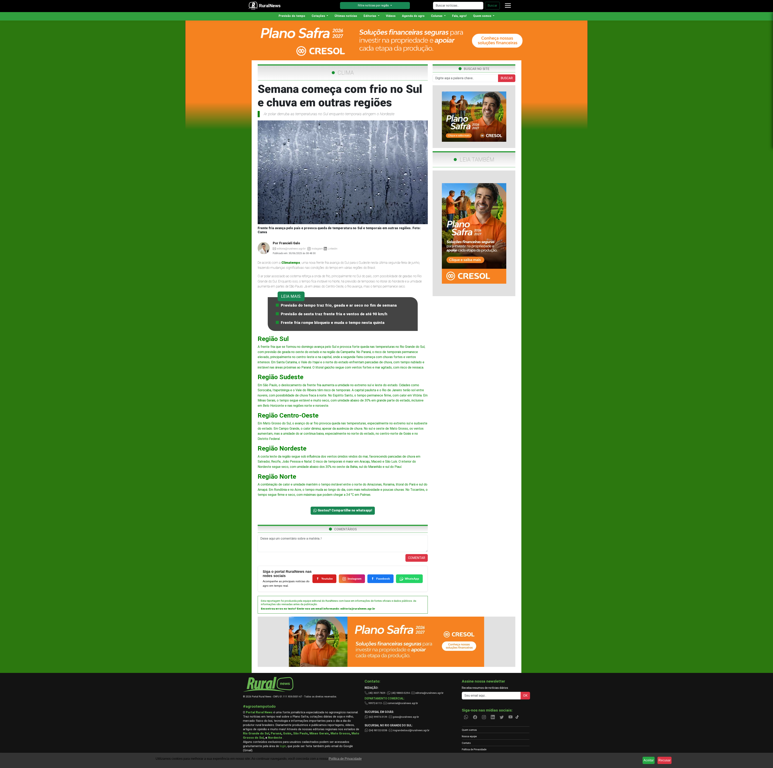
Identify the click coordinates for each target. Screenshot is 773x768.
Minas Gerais (319, 733)
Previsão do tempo (292, 16)
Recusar (664, 760)
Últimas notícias (346, 16)
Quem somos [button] (482, 16)
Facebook (383, 578)
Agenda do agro (413, 16)
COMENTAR (416, 558)
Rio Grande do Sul (256, 733)
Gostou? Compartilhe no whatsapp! (344, 510)
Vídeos (391, 16)
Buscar (492, 5)
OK (525, 695)
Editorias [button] (370, 16)
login (283, 746)
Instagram (354, 578)
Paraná (276, 733)
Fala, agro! (459, 16)
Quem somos (469, 730)
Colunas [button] (437, 16)
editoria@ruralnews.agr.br (357, 608)
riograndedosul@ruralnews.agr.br (410, 730)
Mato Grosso (340, 733)
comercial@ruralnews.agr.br (402, 703)
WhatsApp (412, 578)
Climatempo (290, 263)
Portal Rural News (259, 712)
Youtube (327, 578)
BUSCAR (507, 78)
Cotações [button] (319, 16)
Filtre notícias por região (374, 5)
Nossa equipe (469, 736)
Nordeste (275, 737)
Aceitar (649, 760)
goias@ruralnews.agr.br (405, 717)
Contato (466, 743)
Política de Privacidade (474, 749)
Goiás (287, 733)
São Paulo (300, 733)
